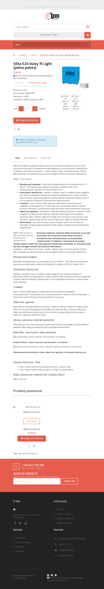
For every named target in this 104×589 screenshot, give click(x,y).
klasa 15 (34, 453)
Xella (25, 90)
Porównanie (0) (44, 7)
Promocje (20, 551)
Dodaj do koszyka (28, 120)
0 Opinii (31, 83)
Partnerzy (20, 547)
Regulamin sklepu (64, 523)
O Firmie (60, 510)
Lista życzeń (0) (30, 7)
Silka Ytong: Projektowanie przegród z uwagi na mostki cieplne (46, 369)
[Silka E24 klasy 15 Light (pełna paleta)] (65, 96)
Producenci (20, 538)
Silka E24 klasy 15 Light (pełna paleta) (59, 55)
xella (24, 453)
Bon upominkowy (23, 542)
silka (19, 453)
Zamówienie (74, 7)
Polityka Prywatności (65, 518)
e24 (28, 453)
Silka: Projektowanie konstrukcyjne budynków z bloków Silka (45, 367)
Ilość (16, 109)
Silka (33, 55)
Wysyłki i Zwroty (64, 514)
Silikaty (23, 55)
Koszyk (65, 7)
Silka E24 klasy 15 (31, 415)
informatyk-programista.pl (23, 576)
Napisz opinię (41, 83)
